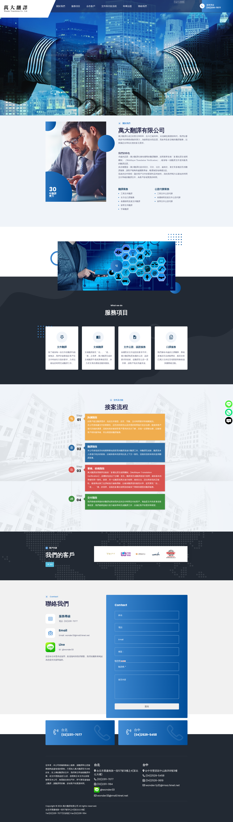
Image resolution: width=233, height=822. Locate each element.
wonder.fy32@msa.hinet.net (163, 785)
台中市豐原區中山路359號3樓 (161, 770)
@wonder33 (68, 649)
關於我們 (60, 6)
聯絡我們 (142, 6)
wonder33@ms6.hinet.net (77, 635)
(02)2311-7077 (213, 7)
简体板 (182, 2)
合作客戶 (90, 6)
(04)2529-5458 (145, 735)
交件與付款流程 (109, 6)
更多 (51, 564)
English (176, 2)
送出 (147, 706)
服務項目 (75, 6)
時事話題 (127, 6)
